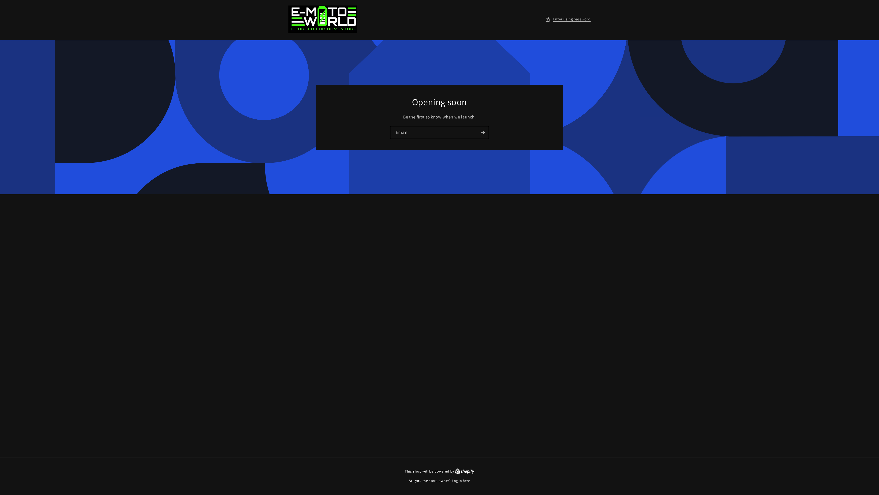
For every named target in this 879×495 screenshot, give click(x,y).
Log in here (461, 480)
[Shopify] (464, 471)
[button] (568, 19)
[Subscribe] (483, 132)
